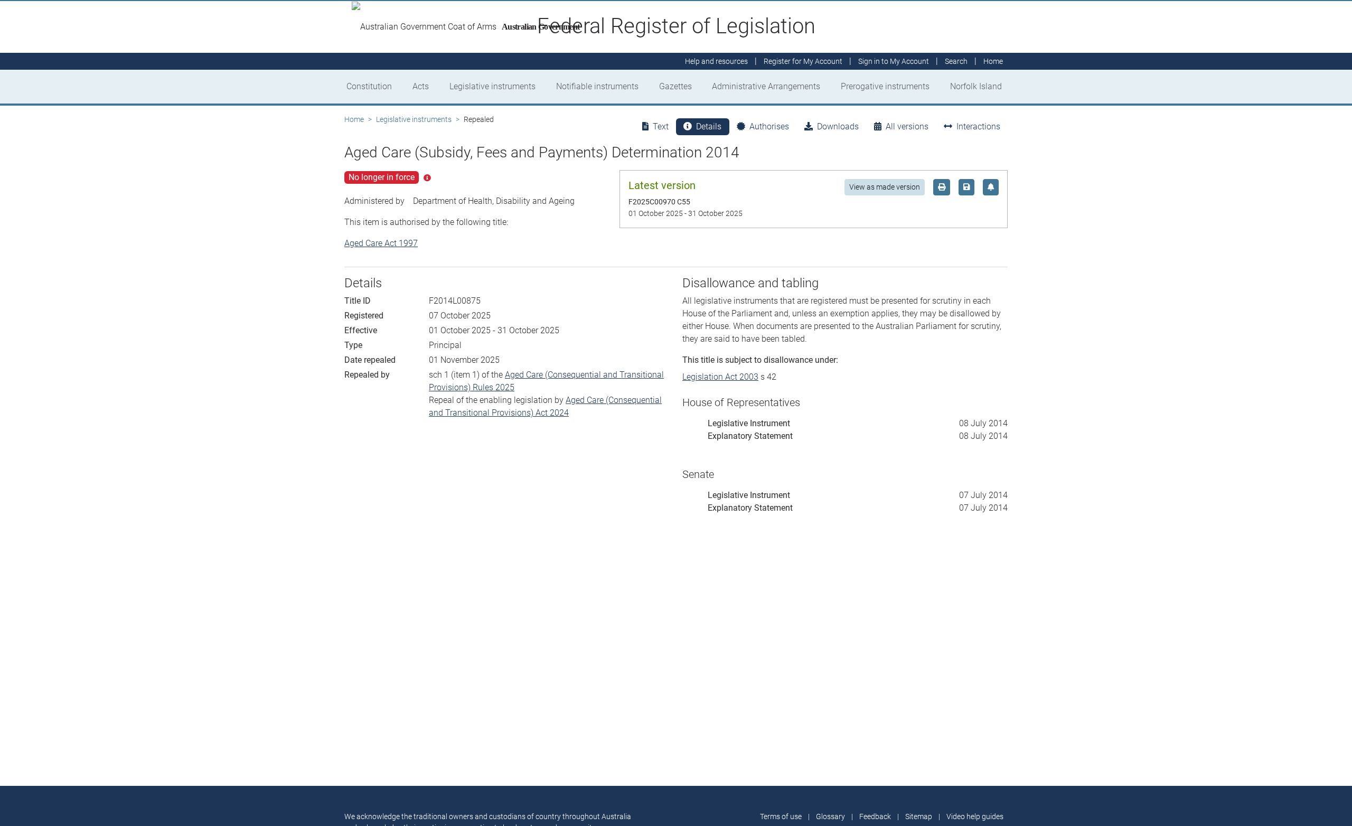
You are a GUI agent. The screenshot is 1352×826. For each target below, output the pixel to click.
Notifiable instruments (597, 86)
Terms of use (781, 816)
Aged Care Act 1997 (381, 243)
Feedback (875, 816)
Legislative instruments (492, 86)
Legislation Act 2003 (720, 377)
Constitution (369, 86)
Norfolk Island (976, 86)
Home (354, 119)
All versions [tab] (907, 126)
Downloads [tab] (838, 126)
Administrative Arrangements (766, 86)
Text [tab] (661, 126)
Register (803, 61)
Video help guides (974, 816)
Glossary (830, 816)
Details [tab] (708, 126)
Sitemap (918, 816)
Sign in (893, 61)
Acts (420, 86)
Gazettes (675, 86)
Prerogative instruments (885, 86)
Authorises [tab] (769, 126)
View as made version (884, 187)
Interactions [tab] (978, 126)
